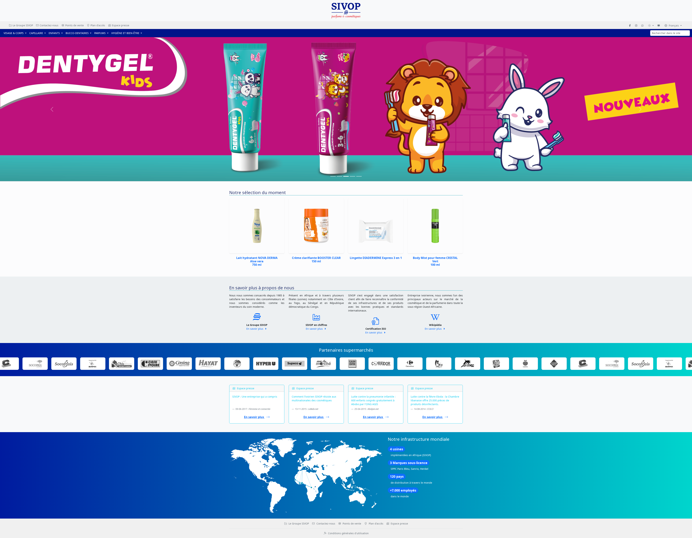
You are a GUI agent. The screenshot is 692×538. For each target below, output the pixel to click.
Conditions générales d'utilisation (348, 533)
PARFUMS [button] (100, 33)
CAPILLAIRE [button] (36, 33)
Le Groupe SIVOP (22, 25)
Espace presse (120, 25)
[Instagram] (636, 25)
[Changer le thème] (650, 25)
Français (674, 25)
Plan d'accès (97, 25)
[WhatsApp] (642, 25)
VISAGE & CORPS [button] (14, 33)
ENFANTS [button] (55, 33)
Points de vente (74, 25)
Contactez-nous (48, 25)
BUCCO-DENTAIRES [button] (77, 33)
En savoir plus (255, 184)
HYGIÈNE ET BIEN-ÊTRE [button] (125, 33)
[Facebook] (630, 25)
